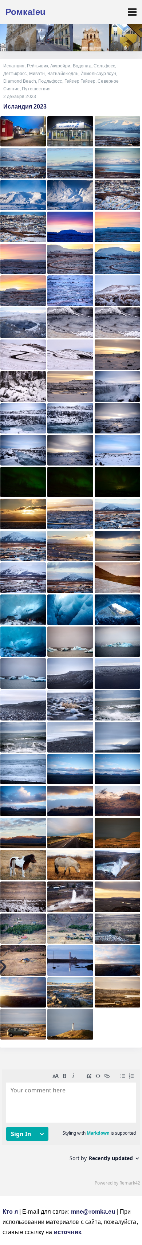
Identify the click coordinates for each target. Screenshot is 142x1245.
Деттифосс (15, 73)
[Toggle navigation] (132, 12)
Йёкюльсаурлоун (98, 73)
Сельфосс (104, 65)
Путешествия (36, 88)
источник (67, 1232)
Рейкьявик (37, 65)
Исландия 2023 (25, 106)
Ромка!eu (25, 12)
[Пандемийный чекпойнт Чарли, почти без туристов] (54, 37)
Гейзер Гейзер (79, 81)
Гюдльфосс (50, 81)
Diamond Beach (19, 81)
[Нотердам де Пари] (18, 37)
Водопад (82, 65)
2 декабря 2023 (19, 96)
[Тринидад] (91, 37)
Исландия (13, 65)
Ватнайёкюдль (62, 73)
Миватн (37, 73)
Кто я (10, 1212)
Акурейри (60, 65)
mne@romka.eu (93, 1212)
